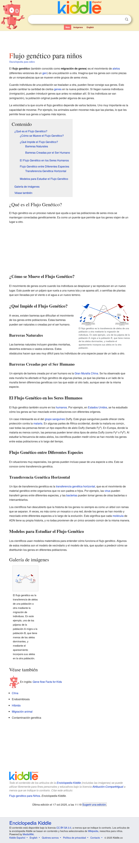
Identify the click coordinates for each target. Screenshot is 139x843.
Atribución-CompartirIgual (107, 787)
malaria (37, 423)
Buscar (127, 19)
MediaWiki (28, 834)
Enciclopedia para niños (22, 61)
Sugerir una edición (94, 804)
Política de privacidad (74, 837)
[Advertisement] (69, 40)
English (90, 27)
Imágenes (78, 27)
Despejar (120, 19)
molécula (118, 516)
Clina (15, 693)
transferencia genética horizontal (75, 486)
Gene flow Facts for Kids (47, 682)
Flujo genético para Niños (24, 796)
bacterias (71, 495)
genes (58, 89)
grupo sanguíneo (55, 419)
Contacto (95, 837)
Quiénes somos (50, 837)
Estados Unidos (97, 407)
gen (44, 73)
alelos (116, 68)
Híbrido (16, 705)
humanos (61, 407)
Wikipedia (93, 831)
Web (67, 27)
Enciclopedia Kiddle (69, 783)
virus (107, 491)
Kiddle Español (17, 837)
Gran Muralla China (86, 373)
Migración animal (22, 711)
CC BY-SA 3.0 (63, 827)
